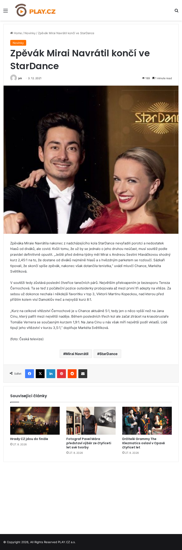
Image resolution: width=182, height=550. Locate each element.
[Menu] (5, 12)
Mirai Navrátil (76, 354)
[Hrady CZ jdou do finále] (35, 421)
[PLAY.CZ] (35, 10)
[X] (40, 373)
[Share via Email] (82, 373)
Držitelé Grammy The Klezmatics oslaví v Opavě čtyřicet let (143, 443)
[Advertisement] (91, 496)
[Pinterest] (61, 373)
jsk (20, 78)
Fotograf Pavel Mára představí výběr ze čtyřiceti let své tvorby (88, 443)
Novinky (30, 33)
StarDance (108, 354)
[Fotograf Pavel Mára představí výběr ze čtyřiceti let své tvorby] (91, 421)
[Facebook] (29, 373)
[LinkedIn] (50, 373)
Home (17, 33)
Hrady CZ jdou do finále (29, 439)
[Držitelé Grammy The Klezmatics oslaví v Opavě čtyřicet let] (147, 421)
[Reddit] (72, 373)
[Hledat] (176, 12)
